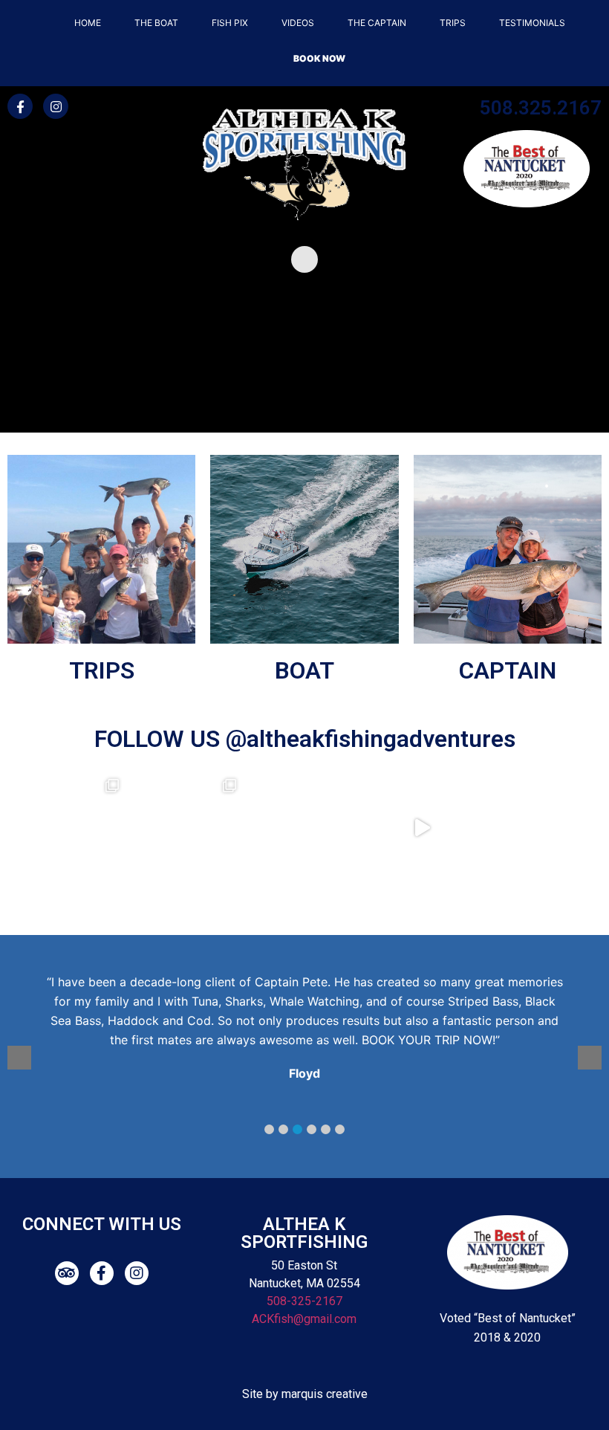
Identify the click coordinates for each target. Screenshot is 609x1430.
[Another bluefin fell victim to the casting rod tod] (70, 828)
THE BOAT (156, 22)
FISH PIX (230, 22)
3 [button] (297, 1129)
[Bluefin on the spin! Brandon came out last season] (187, 828)
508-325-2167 (304, 1301)
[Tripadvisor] (67, 1273)
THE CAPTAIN (377, 22)
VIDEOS (297, 22)
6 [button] (340, 1129)
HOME (87, 22)
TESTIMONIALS (532, 22)
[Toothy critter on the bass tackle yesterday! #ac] (422, 828)
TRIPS (453, 22)
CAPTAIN (507, 670)
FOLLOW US (160, 739)
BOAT (304, 670)
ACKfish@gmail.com (304, 1319)
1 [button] (269, 1129)
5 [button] (325, 1129)
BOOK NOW (319, 58)
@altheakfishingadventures (370, 739)
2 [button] (283, 1129)
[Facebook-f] (20, 106)
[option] (313, 1030)
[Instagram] (55, 106)
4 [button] (311, 1129)
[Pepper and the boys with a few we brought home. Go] (304, 828)
